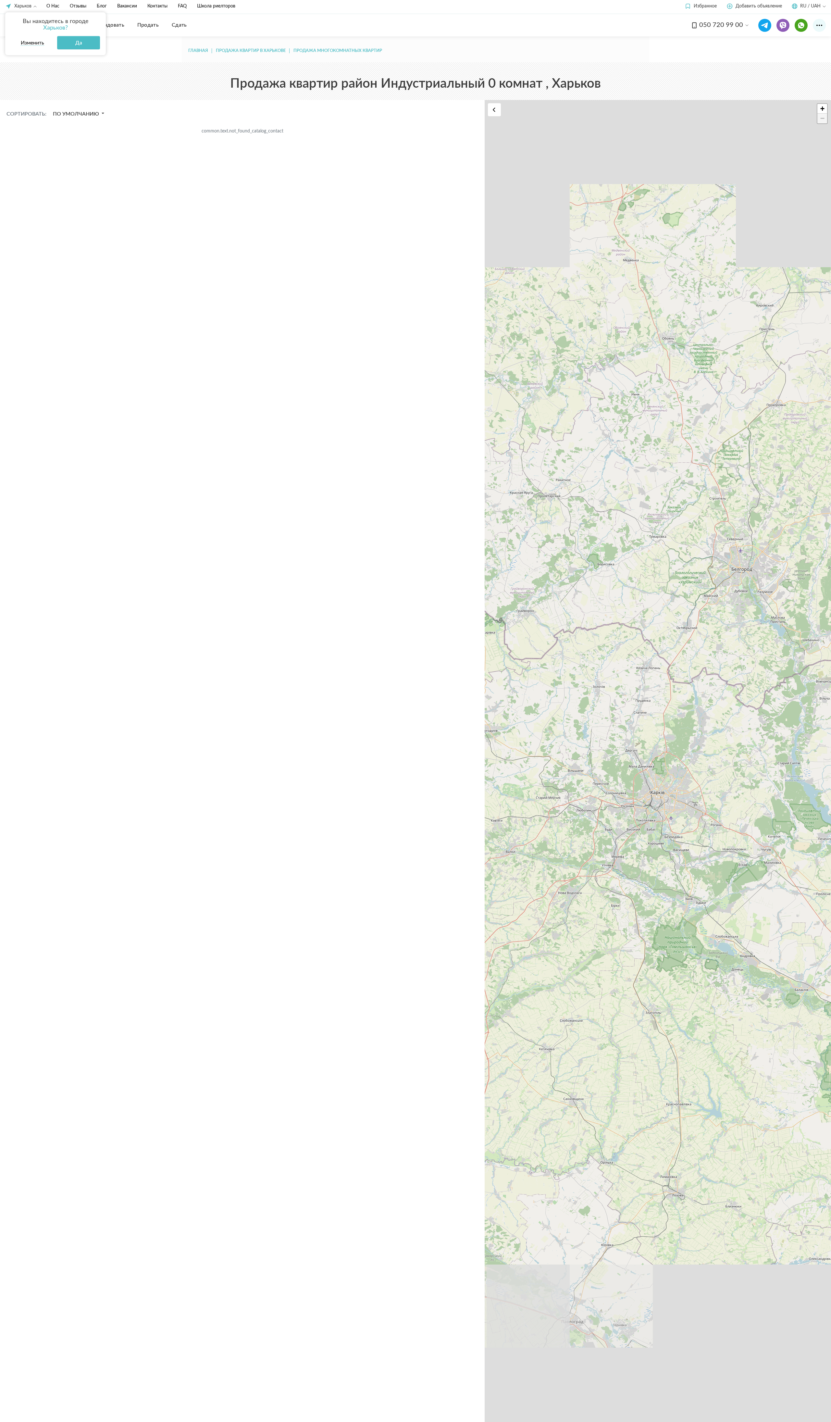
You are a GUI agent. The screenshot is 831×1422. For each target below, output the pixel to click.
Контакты (157, 6)
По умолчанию (76, 114)
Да (78, 42)
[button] (701, 6)
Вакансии (127, 6)
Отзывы (78, 6)
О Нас (52, 6)
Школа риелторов (216, 6)
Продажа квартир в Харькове (251, 51)
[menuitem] (109, 25)
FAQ (182, 6)
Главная (198, 51)
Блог (102, 6)
